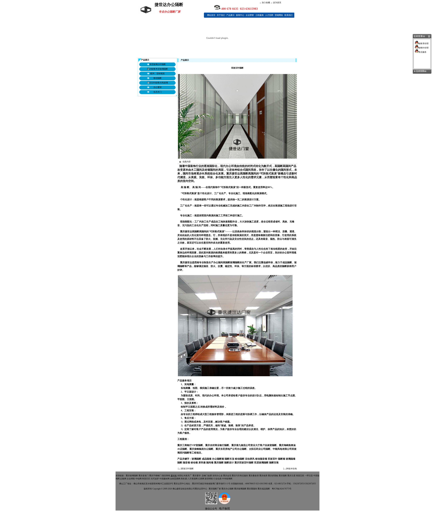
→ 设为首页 (275, 2)
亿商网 (201, 478)
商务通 (184, 478)
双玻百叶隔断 (187, 468)
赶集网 (123, 478)
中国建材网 (164, 478)
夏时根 (174, 475)
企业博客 (131, 478)
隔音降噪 (166, 475)
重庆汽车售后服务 (240, 475)
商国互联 (300, 475)
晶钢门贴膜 (207, 475)
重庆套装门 (143, 475)
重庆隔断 (283, 475)
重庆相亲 (263, 475)
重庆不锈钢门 (155, 475)
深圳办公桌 (217, 475)
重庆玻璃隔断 (132, 475)
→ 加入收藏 (264, 2)
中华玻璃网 (227, 478)
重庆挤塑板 (273, 475)
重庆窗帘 (197, 475)
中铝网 (138, 478)
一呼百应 (309, 475)
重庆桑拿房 (254, 475)
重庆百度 (291, 475)
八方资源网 (192, 478)
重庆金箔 (227, 475)
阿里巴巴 (146, 478)
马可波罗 (155, 478)
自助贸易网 (175, 478)
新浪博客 (209, 478)
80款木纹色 (292, 468)
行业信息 (217, 478)
